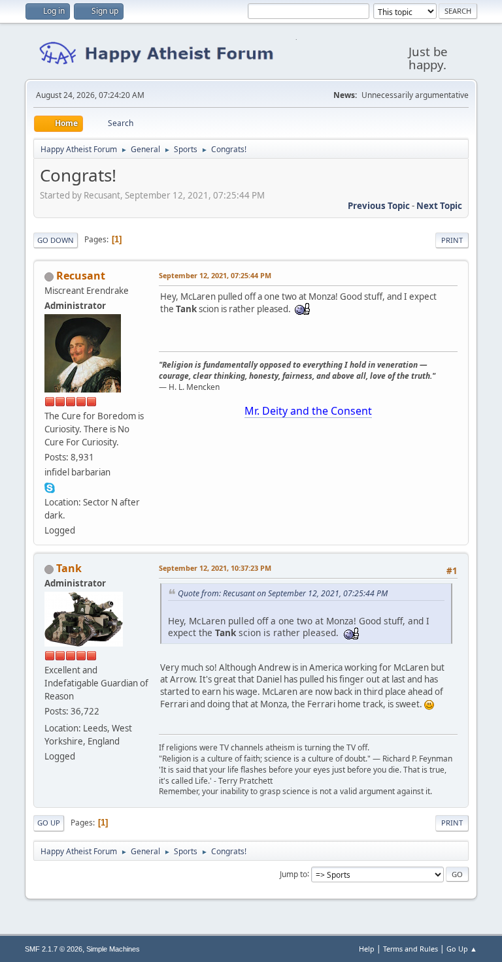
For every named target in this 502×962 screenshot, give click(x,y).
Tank (69, 568)
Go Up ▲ (461, 949)
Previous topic (379, 206)
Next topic (439, 206)
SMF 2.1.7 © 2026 (53, 949)
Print (452, 240)
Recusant (80, 275)
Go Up (48, 822)
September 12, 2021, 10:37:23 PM (215, 568)
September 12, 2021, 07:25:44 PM (215, 275)
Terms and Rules (410, 949)
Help (367, 949)
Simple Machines (113, 949)
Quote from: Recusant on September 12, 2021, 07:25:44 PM (283, 593)
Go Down (55, 240)
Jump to (293, 873)
